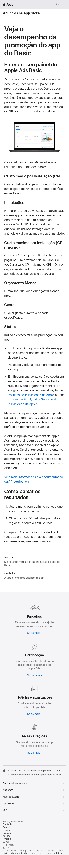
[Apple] (4, 770)
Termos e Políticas (52, 853)
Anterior (10, 573)
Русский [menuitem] (7, 839)
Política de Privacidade (15, 853)
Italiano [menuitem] (6, 836)
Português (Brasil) (12, 821)
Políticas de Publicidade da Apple (31, 395)
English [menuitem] (6, 827)
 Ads (8, 4)
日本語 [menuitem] (6, 842)
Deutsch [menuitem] (7, 824)
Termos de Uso (35, 853)
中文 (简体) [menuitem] (8, 845)
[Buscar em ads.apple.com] (58, 5)
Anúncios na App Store (21, 13)
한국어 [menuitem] (6, 847)
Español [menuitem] (7, 830)
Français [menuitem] (7, 833)
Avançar (9, 557)
